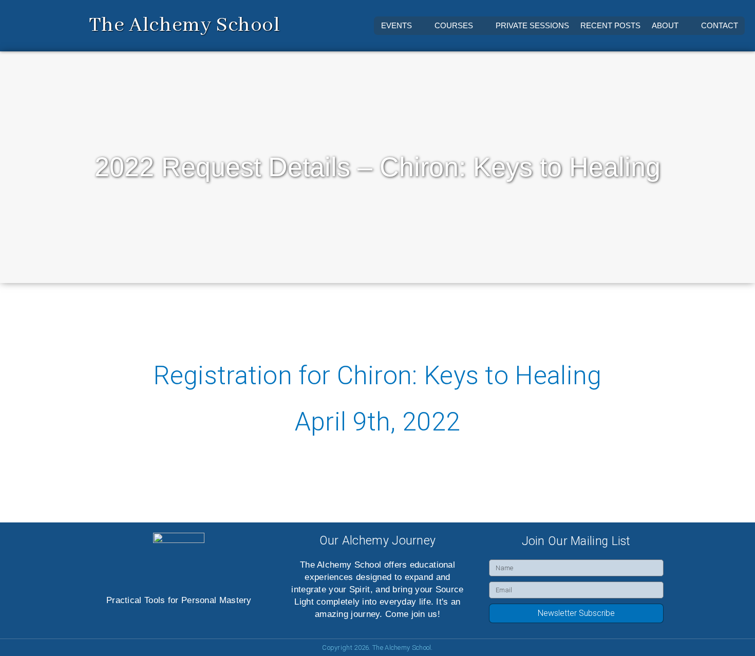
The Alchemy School (184, 25)
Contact (719, 25)
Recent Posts (610, 25)
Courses (454, 25)
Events (396, 25)
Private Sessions (532, 25)
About (665, 25)
